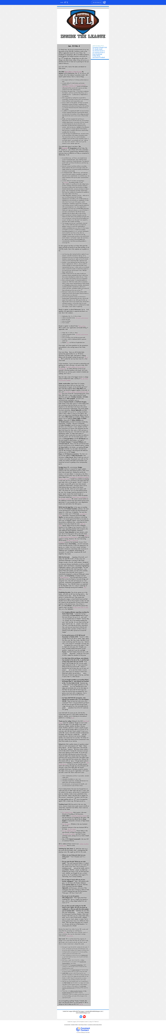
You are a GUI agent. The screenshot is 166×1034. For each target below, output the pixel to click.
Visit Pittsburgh (64, 577)
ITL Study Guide (97, 49)
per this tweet (72, 829)
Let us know (69, 936)
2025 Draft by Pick (98, 46)
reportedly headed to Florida (79, 816)
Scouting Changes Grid (100, 47)
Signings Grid (84, 955)
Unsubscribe (67, 1024)
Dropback (65, 148)
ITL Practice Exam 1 (99, 51)
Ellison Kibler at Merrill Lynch (73, 72)
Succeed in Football (99, 57)
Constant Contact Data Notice (95, 1024)
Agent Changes (75, 970)
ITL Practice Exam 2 (99, 52)
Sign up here (82, 326)
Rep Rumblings (97, 54)
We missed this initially (68, 834)
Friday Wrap (96, 56)
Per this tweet (66, 824)
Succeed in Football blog (77, 965)
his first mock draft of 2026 (80, 607)
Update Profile (74, 1024)
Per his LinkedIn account (69, 831)
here (68, 342)
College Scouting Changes (76, 991)
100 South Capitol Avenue (82, 318)
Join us (81, 1004)
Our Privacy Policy (83, 1024)
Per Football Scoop (67, 812)
